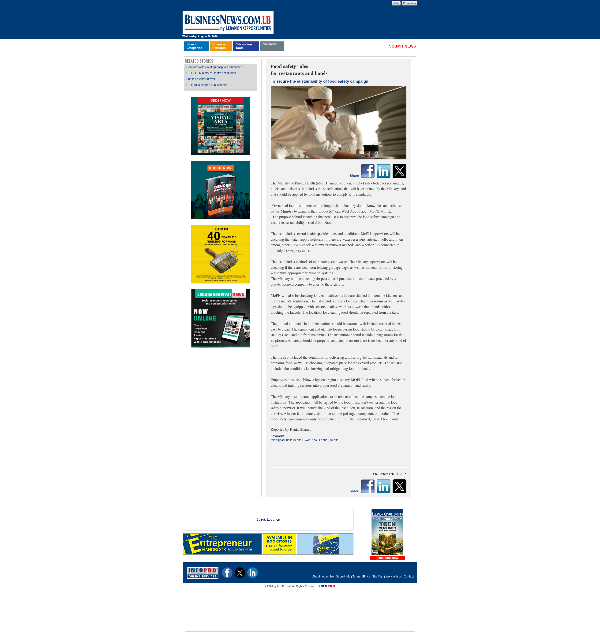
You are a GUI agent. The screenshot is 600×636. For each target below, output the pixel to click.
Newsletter (270, 44)
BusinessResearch (219, 46)
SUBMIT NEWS (402, 46)
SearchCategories (194, 46)
